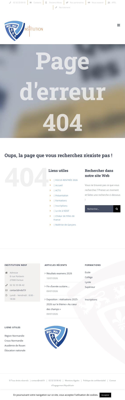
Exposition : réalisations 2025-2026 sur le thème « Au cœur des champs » (62, 304)
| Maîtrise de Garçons (65, 224)
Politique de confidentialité (94, 380)
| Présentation (61, 195)
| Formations (60, 200)
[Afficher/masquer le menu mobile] (118, 25)
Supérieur (90, 286)
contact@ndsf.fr (18, 290)
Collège (89, 277)
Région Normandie (14, 335)
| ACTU (57, 190)
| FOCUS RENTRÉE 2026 (66, 180)
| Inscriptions (60, 205)
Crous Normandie (14, 340)
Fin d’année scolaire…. (58, 286)
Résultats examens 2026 (59, 273)
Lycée (88, 282)
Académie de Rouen (15, 345)
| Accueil (58, 185)
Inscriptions (91, 299)
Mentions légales (72, 380)
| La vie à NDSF (61, 210)
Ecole (87, 272)
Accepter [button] (105, 395)
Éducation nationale (15, 350)
